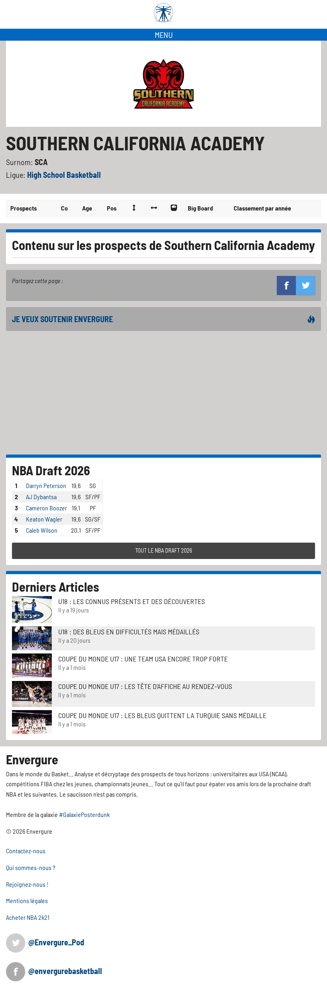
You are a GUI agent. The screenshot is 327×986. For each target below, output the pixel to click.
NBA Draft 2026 (51, 470)
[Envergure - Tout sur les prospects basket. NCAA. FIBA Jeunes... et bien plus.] (163, 12)
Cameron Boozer (46, 508)
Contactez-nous (25, 850)
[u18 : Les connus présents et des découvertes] (32, 608)
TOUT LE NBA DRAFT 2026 (163, 550)
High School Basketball (64, 174)
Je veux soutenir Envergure (62, 319)
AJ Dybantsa (41, 496)
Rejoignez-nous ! (27, 884)
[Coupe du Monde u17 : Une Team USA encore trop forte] (32, 664)
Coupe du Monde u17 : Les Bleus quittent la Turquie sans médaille (162, 715)
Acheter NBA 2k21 (27, 917)
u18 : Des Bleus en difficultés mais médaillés (128, 631)
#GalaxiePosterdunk (84, 814)
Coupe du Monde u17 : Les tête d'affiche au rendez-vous (145, 686)
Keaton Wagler (44, 519)
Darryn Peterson (46, 485)
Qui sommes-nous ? (30, 867)
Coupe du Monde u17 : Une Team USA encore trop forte (143, 658)
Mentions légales (27, 900)
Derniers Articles (55, 586)
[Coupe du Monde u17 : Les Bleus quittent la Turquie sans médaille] (32, 721)
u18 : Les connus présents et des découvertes (131, 601)
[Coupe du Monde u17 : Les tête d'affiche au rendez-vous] (32, 693)
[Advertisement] (163, 393)
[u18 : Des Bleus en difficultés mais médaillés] (32, 637)
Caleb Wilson (41, 530)
